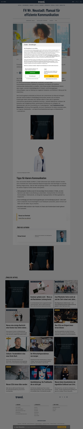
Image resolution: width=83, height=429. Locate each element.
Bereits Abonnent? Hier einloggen (51, 78)
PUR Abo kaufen (51, 76)
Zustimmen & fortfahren (32, 72)
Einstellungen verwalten (32, 76)
